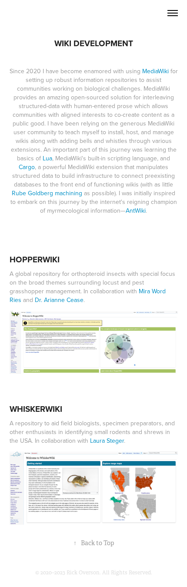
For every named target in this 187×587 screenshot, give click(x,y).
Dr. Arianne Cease (59, 299)
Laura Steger (107, 440)
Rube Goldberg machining (47, 193)
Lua (47, 158)
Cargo (27, 167)
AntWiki (136, 210)
